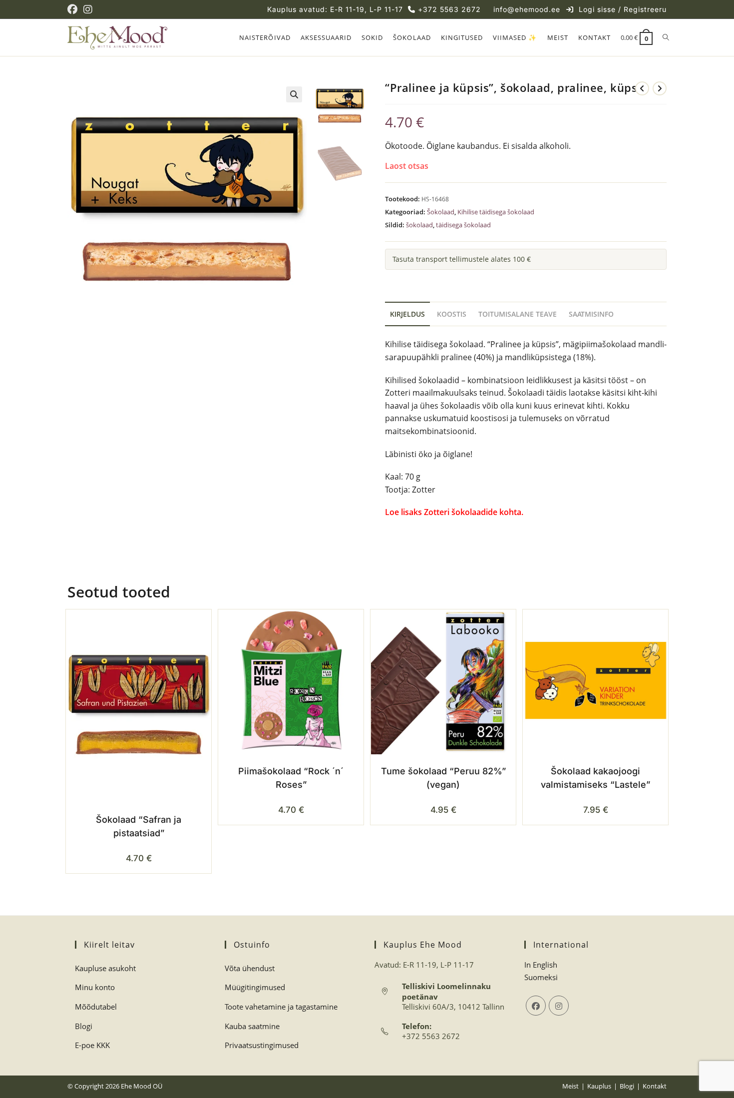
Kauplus (599, 1086)
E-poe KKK (92, 1045)
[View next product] (660, 88)
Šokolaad (440, 211)
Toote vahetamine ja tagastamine (281, 1007)
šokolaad (419, 224)
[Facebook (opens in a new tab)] (73, 9)
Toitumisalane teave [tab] (517, 314)
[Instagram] (559, 1006)
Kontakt (655, 1086)
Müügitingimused (255, 987)
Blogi (83, 1026)
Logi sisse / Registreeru (623, 9)
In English (540, 965)
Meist (570, 1086)
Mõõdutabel (96, 1007)
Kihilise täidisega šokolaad (495, 211)
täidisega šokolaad (463, 224)
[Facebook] (536, 1006)
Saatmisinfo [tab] (591, 314)
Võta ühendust (250, 968)
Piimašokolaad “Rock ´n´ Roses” (291, 778)
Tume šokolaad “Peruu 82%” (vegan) (443, 778)
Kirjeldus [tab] (407, 314)
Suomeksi (541, 977)
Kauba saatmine (252, 1026)
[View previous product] (642, 88)
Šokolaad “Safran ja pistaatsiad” (138, 826)
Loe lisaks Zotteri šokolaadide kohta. (455, 512)
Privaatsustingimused (262, 1045)
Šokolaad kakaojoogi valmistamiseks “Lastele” (595, 778)
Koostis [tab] (451, 314)
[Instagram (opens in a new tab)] (87, 9)
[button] (294, 94)
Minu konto (95, 987)
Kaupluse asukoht (105, 968)
